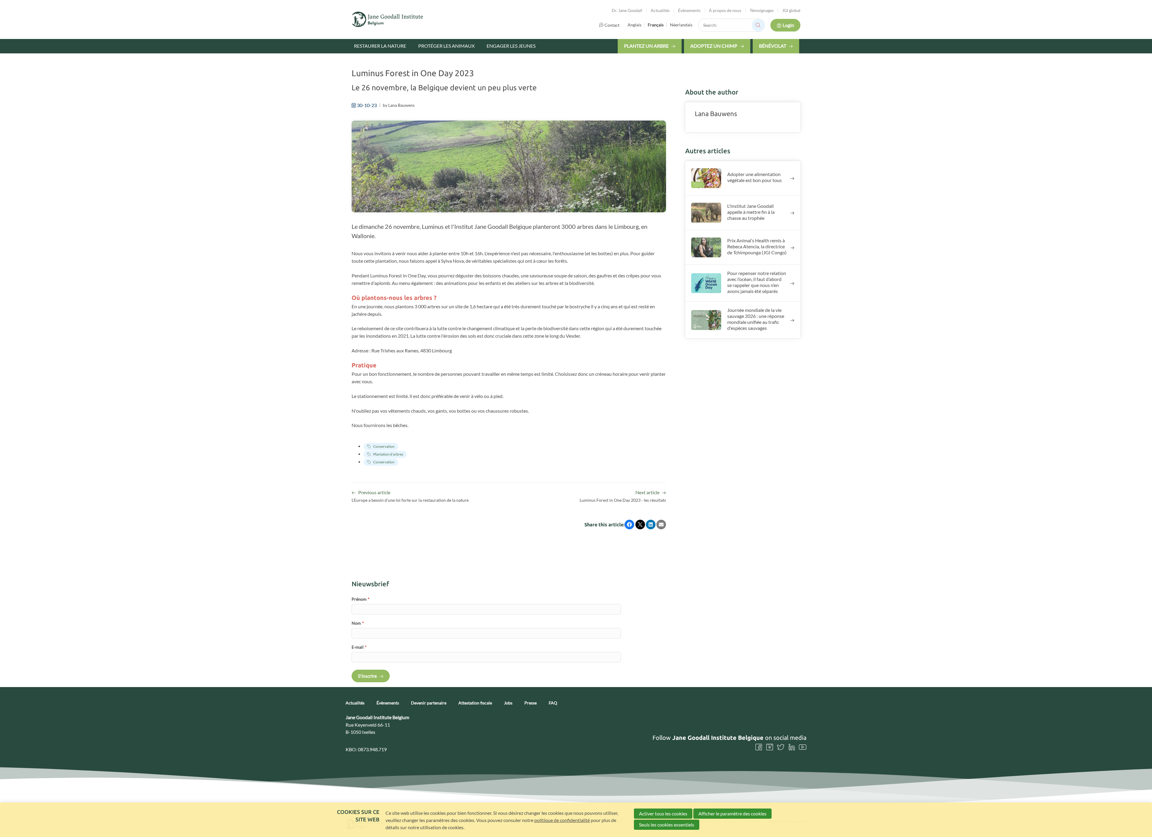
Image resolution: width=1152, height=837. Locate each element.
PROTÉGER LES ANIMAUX (446, 46)
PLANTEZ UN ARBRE (646, 46)
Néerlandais (681, 24)
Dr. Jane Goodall (627, 10)
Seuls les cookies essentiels (666, 824)
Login (788, 25)
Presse (530, 703)
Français (656, 24)
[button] (629, 524)
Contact (612, 25)
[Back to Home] (388, 19)
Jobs (508, 703)
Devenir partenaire (428, 703)
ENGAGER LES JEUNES (511, 46)
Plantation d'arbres (388, 454)
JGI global (791, 10)
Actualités (660, 10)
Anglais (634, 24)
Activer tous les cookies (663, 813)
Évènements (689, 10)
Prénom (361, 599)
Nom (358, 623)
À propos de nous (725, 10)
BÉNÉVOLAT (772, 46)
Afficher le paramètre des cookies (732, 813)
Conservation (383, 446)
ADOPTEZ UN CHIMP (713, 46)
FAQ (553, 703)
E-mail (359, 647)
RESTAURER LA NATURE (380, 46)
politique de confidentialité (562, 820)
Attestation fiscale (475, 703)
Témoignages (762, 10)
